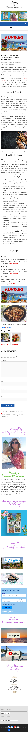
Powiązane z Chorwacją (7, 52)
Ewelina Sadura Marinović (7, 62)
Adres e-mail (4, 389)
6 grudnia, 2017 (17, 62)
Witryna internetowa (6, 396)
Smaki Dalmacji (13, 263)
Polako (2, 727)
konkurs (12, 64)
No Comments (5, 64)
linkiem (17, 231)
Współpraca (17, 52)
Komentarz (4, 360)
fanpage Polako (9, 194)
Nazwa (3, 381)
